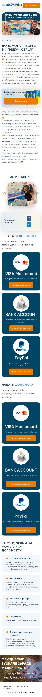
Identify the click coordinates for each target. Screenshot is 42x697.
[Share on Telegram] (29, 224)
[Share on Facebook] (29, 218)
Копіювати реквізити (21, 285)
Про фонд (6, 686)
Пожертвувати (31, 5)
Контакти (6, 688)
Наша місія (22, 686)
